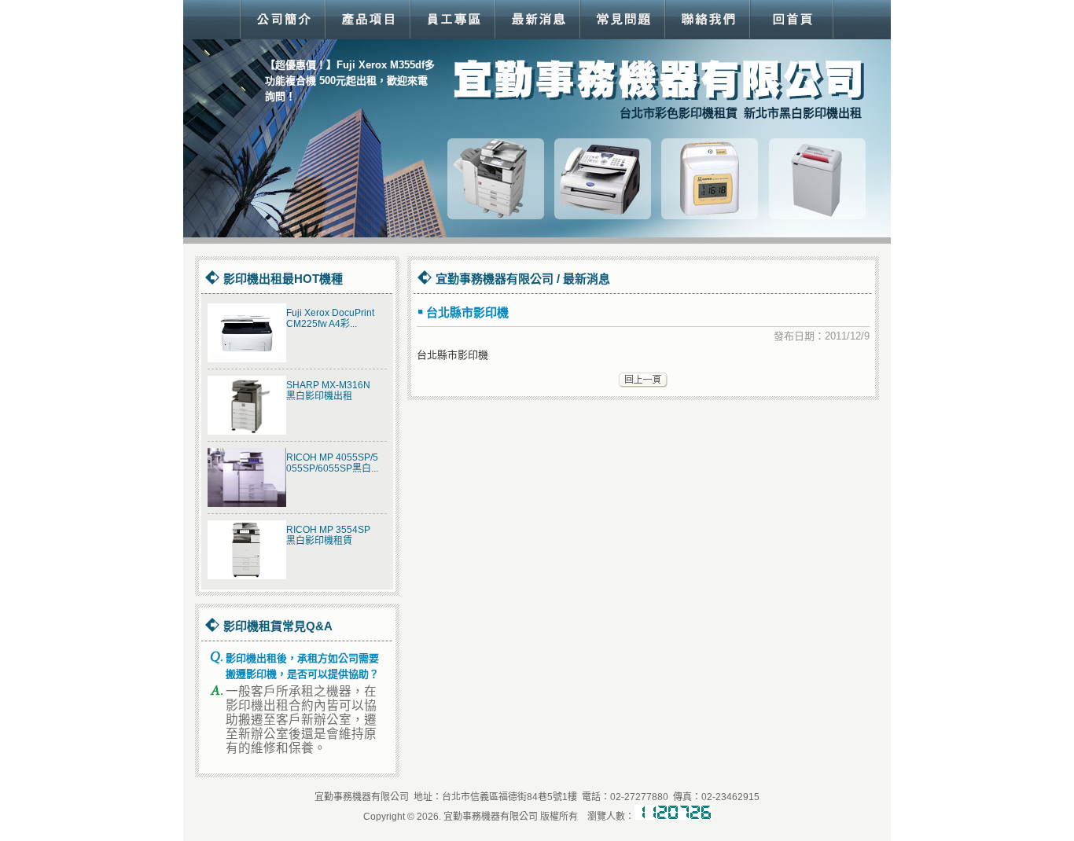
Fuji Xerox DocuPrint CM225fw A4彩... (330, 318)
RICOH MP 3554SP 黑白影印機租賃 (328, 535)
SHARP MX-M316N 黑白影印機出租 (328, 391)
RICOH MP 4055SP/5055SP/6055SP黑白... (332, 463)
